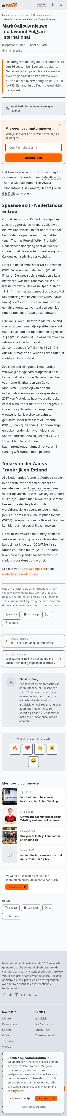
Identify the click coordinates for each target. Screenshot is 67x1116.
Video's (6, 1046)
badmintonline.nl (11, 15)
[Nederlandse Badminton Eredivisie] (41, 5)
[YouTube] (23, 995)
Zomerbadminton (46, 1035)
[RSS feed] (35, 995)
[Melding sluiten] (59, 124)
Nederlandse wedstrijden (20, 574)
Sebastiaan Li (51, 177)
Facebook (14, 622)
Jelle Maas (56, 499)
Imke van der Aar (40, 488)
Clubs (5, 1035)
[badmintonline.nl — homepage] (9, 5)
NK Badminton (44, 1024)
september (44, 15)
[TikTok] (10, 995)
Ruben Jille (33, 183)
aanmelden (33, 158)
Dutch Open (42, 1030)
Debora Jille (49, 188)
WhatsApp (33, 614)
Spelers (7, 1030)
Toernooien (9, 1041)
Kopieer (13, 614)
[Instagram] (16, 995)
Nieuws (7, 1018)
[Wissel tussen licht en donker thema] (61, 5)
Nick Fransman (50, 265)
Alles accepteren (46, 1098)
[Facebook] (4, 995)
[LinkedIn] (29, 995)
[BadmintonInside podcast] (53, 5)
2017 (33, 15)
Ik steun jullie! (15, 887)
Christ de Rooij (37, 45)
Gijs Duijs (8, 193)
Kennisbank (9, 1024)
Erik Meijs (9, 321)
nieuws (25, 15)
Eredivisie (41, 1018)
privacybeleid (16, 1091)
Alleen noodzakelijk (20, 1098)
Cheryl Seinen (48, 534)
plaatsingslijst (35, 569)
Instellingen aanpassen (34, 1106)
